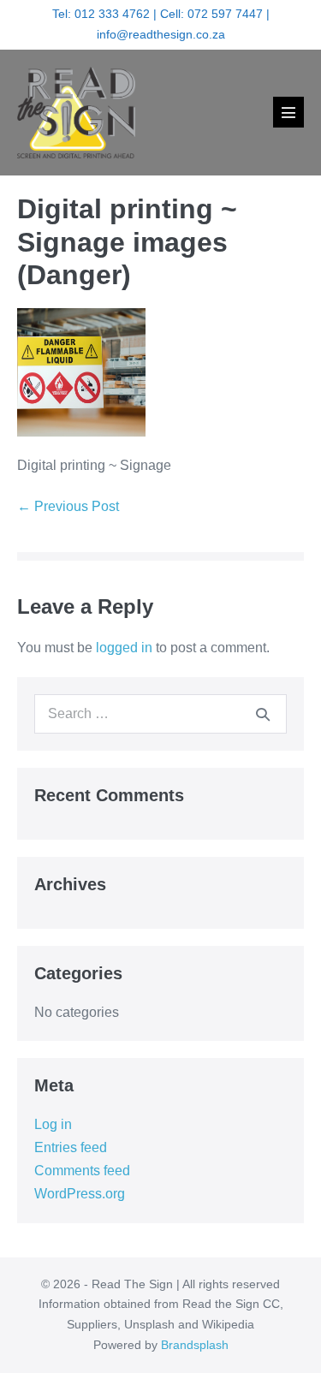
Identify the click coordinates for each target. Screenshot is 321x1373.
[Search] (262, 713)
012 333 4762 (112, 14)
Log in (53, 1124)
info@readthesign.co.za (161, 34)
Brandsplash (195, 1345)
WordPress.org (79, 1193)
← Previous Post (68, 506)
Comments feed (82, 1170)
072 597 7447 (225, 14)
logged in (124, 647)
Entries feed (70, 1147)
